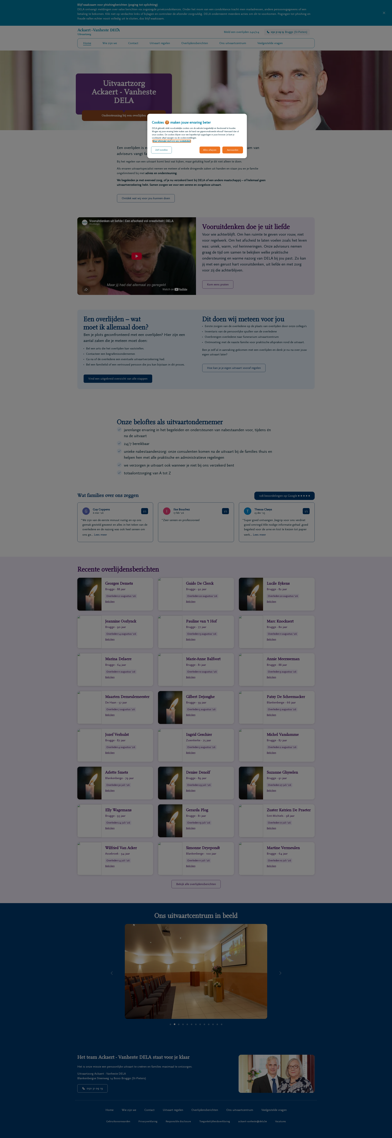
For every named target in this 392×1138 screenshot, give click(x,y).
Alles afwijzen (210, 150)
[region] (197, 136)
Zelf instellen (161, 150)
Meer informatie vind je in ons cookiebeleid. (172, 141)
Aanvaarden (232, 150)
